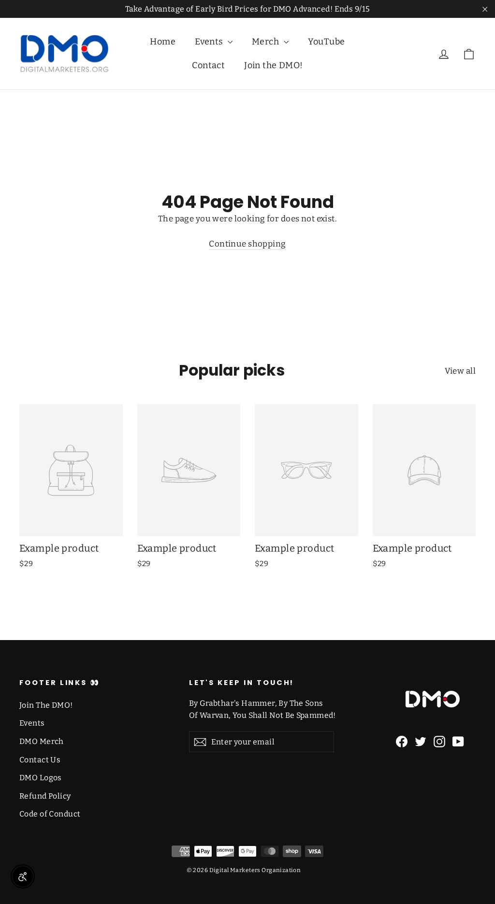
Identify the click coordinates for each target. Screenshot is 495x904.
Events (210, 41)
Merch (266, 41)
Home (162, 41)
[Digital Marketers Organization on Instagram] (439, 741)
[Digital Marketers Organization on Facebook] (402, 741)
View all (460, 371)
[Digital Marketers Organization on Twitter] (420, 741)
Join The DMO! (46, 705)
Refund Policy (45, 796)
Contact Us (39, 759)
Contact (208, 65)
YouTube (326, 41)
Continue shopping (247, 244)
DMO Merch (41, 741)
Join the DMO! (273, 65)
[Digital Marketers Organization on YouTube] (458, 741)
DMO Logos (40, 777)
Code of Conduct (49, 813)
